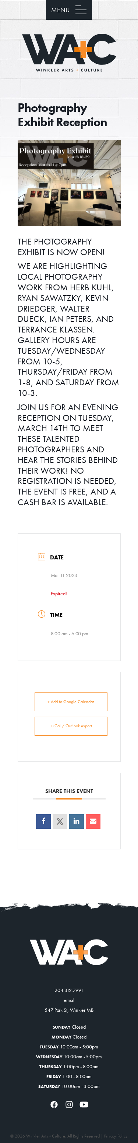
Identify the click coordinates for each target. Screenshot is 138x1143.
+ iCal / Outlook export (71, 726)
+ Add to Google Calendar (70, 702)
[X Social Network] (60, 821)
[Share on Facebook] (43, 821)
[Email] (93, 821)
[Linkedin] (76, 821)
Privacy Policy (116, 1136)
